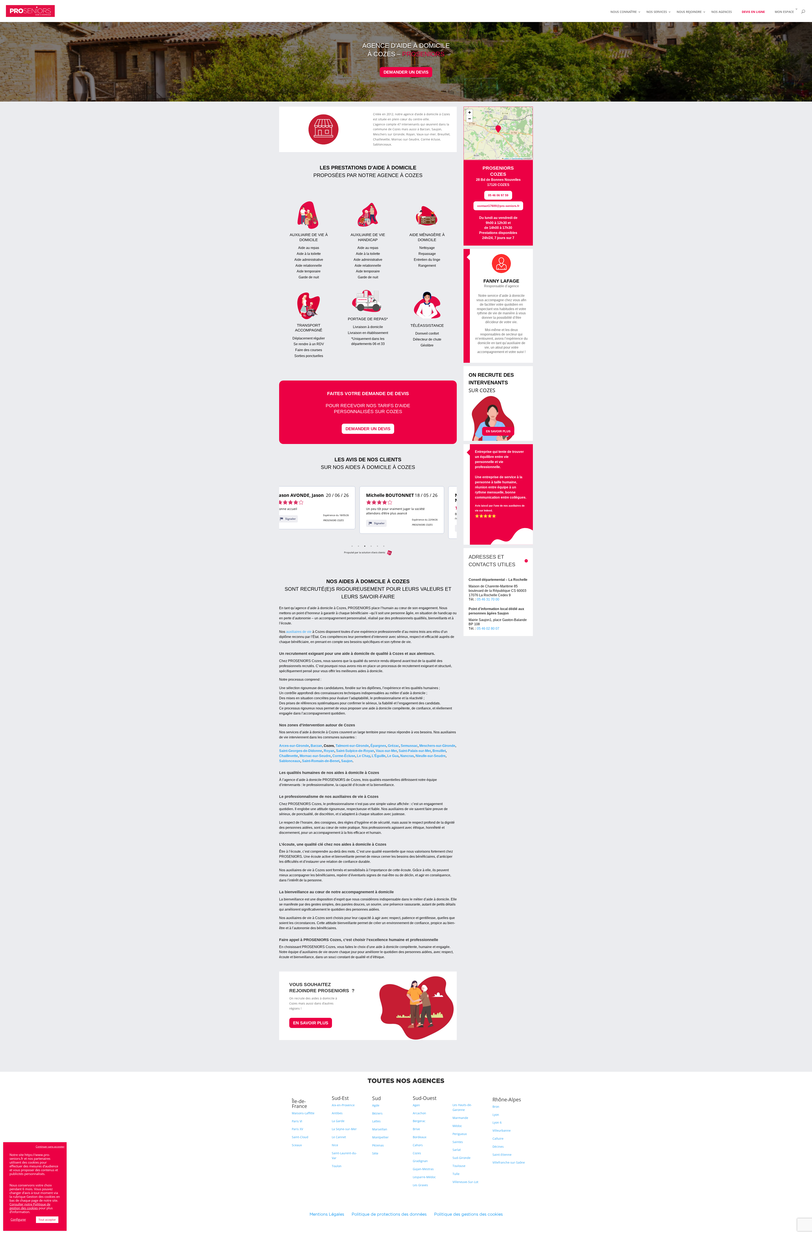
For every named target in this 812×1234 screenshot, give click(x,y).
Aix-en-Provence (343, 1105)
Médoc (457, 1126)
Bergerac (419, 1121)
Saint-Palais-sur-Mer (415, 751)
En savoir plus (310, 1023)
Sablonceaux (289, 761)
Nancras (407, 756)
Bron (495, 1107)
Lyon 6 (497, 1122)
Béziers (377, 1113)
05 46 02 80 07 (488, 628)
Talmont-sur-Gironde (352, 746)
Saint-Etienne (502, 1155)
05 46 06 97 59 (498, 195)
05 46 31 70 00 (488, 599)
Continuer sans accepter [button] (50, 1146)
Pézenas (378, 1145)
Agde (375, 1105)
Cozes (417, 1153)
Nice (335, 1145)
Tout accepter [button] (47, 1220)
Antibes (337, 1113)
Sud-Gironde (461, 1158)
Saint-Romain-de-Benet (320, 761)
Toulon (337, 1166)
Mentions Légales (331, 1214)
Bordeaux (419, 1137)
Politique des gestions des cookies (468, 1214)
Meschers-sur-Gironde (437, 746)
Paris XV (297, 1129)
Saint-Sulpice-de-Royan (355, 751)
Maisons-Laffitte (303, 1113)
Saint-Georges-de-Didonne (300, 751)
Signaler (299, 523)
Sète (375, 1153)
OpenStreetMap (517, 158)
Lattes (376, 1121)
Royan (329, 751)
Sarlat (457, 1150)
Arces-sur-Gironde (294, 746)
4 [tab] (371, 546)
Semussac (409, 746)
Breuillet (439, 751)
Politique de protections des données (389, 1214)
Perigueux (460, 1134)
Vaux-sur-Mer (386, 751)
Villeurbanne (501, 1130)
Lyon (495, 1115)
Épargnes (378, 746)
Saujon (347, 761)
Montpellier (380, 1137)
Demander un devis (406, 72)
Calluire (497, 1138)
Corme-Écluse (343, 756)
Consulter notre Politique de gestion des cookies (30, 1206)
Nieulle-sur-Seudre (430, 756)
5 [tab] (377, 546)
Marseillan (379, 1129)
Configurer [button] (18, 1219)
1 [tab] (352, 546)
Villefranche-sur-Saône (508, 1162)
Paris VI (297, 1121)
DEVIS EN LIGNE (753, 12)
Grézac (393, 746)
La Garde (338, 1121)
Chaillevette (288, 756)
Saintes (458, 1142)
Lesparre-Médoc (424, 1177)
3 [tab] (365, 546)
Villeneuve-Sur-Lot (465, 1182)
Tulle (456, 1174)
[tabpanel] (321, 510)
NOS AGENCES (721, 12)
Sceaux (297, 1145)
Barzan (316, 746)
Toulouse (459, 1166)
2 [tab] (358, 546)
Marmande (460, 1118)
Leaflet (506, 158)
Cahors (418, 1145)
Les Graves (420, 1185)
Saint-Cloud (300, 1137)
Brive (416, 1129)
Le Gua (393, 756)
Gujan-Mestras (423, 1169)
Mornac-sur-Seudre (315, 756)
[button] (498, 129)
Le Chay (363, 756)
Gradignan (420, 1161)
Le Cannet (339, 1137)
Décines (498, 1147)
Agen (416, 1105)
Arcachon (419, 1113)
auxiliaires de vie (298, 631)
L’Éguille (378, 756)
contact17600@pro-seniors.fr (498, 205)
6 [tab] (384, 546)
